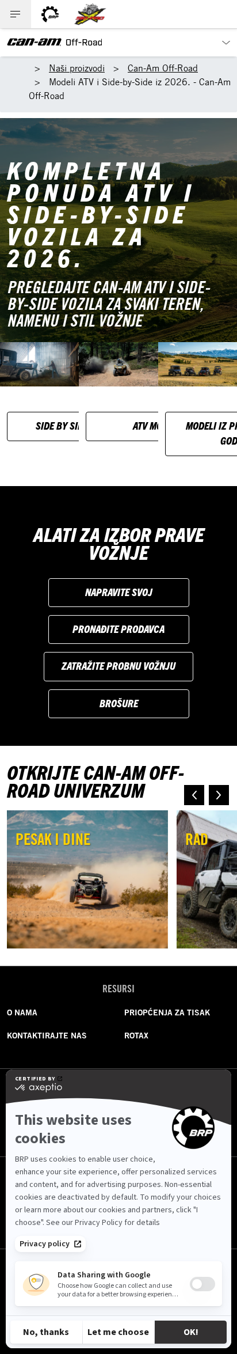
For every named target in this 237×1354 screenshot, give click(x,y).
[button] (194, 795)
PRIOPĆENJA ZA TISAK (167, 1012)
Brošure (119, 703)
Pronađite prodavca (118, 628)
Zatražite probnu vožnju (118, 665)
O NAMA (22, 1012)
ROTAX (136, 1035)
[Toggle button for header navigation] (15, 14)
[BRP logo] (50, 14)
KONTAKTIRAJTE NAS (47, 1035)
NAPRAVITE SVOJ (118, 591)
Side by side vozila (77, 425)
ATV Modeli (156, 425)
